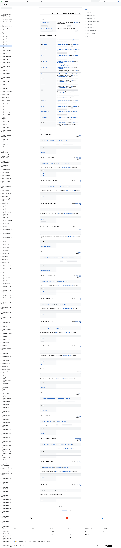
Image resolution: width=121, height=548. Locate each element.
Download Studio (87, 533)
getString (43, 433)
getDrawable (43, 293)
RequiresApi (60, 83)
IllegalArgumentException (62, 41)
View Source (78, 135)
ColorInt (43, 44)
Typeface (43, 83)
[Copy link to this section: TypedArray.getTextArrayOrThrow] (57, 438)
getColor (43, 175)
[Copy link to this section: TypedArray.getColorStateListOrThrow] (59, 180)
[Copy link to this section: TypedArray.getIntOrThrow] (53, 345)
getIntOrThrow (49, 351)
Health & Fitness (34, 531)
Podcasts (15, 537)
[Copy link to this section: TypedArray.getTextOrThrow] (54, 461)
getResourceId (44, 410)
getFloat (42, 316)
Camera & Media (34, 533)
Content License (64, 510)
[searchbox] (6, 8)
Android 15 (69, 531)
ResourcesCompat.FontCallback (46, 28)
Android (15, 528)
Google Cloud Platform (41, 541)
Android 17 (69, 528)
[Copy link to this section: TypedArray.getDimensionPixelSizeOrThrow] (61, 251)
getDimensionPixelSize (45, 270)
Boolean (42, 39)
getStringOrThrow (65, 106)
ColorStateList (44, 49)
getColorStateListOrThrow (67, 49)
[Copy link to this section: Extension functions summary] (57, 35)
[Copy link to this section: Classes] (45, 19)
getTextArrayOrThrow (66, 111)
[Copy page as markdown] (78, 13)
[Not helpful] (80, 10)
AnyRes (43, 100)
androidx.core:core (78, 134)
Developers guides (88, 530)
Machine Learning (34, 530)
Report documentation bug (107, 530)
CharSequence (46, 111)
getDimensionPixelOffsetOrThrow (68, 61)
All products (48, 541)
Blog (41, 1)
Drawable (42, 73)
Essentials (11, 1)
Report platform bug (106, 528)
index (73, 40)
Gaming (33, 528)
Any (60, 122)
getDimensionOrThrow (66, 55)
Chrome (30, 541)
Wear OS (51, 530)
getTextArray (43, 456)
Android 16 (69, 530)
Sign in (119, 1)
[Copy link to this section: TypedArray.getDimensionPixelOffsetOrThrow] (62, 226)
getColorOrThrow (65, 44)
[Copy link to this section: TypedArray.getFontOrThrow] (54, 321)
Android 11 (69, 537)
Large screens (52, 528)
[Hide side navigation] (11, 546)
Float (42, 55)
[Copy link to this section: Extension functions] (52, 130)
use (66, 122)
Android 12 (69, 536)
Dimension (43, 61)
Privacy (33, 534)
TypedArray (59, 39)
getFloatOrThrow (65, 78)
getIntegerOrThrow (65, 95)
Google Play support (106, 531)
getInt (42, 364)
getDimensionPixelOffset (46, 246)
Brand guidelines (22, 545)
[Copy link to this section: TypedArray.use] (48, 484)
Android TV (51, 534)
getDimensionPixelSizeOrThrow (67, 67)
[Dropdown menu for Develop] (29, 1)
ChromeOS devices (52, 531)
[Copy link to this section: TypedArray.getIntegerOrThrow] (55, 369)
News (15, 534)
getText (42, 479)
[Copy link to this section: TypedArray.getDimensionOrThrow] (57, 203)
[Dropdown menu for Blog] (43, 1)
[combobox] (95, 1)
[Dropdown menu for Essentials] (14, 1)
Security (15, 531)
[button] (6, 12)
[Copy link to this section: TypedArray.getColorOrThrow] (55, 157)
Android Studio (113, 1)
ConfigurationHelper (45, 22)
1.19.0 (80, 136)
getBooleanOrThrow (65, 39)
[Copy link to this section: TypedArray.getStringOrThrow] (55, 415)
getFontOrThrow (64, 84)
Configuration (75, 22)
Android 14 (69, 533)
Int (78, 39)
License (18, 545)
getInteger (43, 387)
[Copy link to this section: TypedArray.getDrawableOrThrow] (56, 275)
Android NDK (87, 534)
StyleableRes (75, 39)
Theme (76, 30)
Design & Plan (19, 1)
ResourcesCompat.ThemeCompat (46, 30)
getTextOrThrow (65, 117)
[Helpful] (78, 10)
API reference (4, 4)
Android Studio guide (88, 528)
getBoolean (43, 152)
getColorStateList (44, 198)
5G (32, 536)
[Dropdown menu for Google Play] (36, 1)
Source (15, 533)
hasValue (42, 150)
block (65, 124)
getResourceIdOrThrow (66, 100)
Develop (26, 1)
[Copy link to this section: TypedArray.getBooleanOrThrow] (56, 134)
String (42, 106)
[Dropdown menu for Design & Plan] (22, 1)
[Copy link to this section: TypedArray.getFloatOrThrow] (54, 298)
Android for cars (52, 533)
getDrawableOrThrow (65, 73)
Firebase (34, 541)
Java (80, 15)
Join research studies (106, 533)
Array (42, 111)
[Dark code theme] (80, 139)
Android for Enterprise (17, 530)
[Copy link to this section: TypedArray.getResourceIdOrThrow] (57, 392)
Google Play (34, 1)
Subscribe (109, 545)
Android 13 (69, 534)
